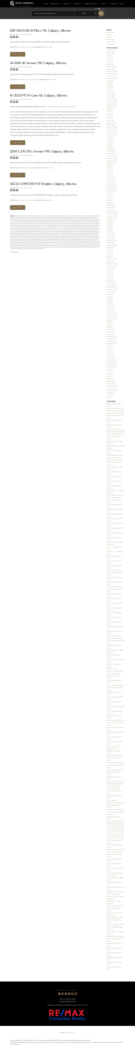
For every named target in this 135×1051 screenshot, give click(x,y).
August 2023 (110, 137)
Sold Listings (110, 44)
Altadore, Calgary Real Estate (58, 215)
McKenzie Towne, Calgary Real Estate (36, 233)
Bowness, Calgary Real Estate (58, 217)
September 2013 (112, 390)
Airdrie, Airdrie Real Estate (46, 215)
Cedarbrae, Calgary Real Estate (30, 220)
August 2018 (110, 268)
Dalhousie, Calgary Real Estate (84, 223)
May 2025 (110, 88)
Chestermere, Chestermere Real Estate (58, 220)
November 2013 (112, 386)
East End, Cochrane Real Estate (46, 225)
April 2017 (110, 303)
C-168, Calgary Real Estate (29, 218)
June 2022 (110, 170)
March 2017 (110, 306)
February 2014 (111, 383)
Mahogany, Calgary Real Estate (67, 231)
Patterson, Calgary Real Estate (64, 236)
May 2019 (110, 254)
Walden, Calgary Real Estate (33, 247)
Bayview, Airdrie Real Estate (21, 217)
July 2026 (110, 55)
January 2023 (111, 153)
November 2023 (112, 130)
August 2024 (110, 109)
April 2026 (110, 62)
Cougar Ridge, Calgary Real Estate (73, 222)
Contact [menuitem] (113, 3)
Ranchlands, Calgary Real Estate (56, 237)
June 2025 (110, 85)
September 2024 (112, 106)
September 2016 (112, 318)
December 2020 (112, 212)
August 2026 (110, 52)
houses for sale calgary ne (58, 228)
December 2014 (112, 360)
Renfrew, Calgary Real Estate (76, 237)
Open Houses (111, 41)
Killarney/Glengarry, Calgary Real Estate (21, 229)
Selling (77, 3)
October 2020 (111, 217)
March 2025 (110, 92)
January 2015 (111, 357)
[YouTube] (72, 994)
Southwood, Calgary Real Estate (19, 244)
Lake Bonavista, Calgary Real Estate (51, 229)
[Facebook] (59, 994)
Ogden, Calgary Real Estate (88, 234)
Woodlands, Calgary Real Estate (38, 248)
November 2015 (112, 339)
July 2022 (110, 167)
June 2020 (110, 226)
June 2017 (110, 299)
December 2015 (112, 336)
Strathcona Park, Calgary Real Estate (88, 244)
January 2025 (111, 97)
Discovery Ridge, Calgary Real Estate (21, 225)
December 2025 (112, 71)
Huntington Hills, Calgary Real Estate (83, 228)
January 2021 (111, 210)
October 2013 (111, 388)
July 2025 (110, 83)
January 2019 (111, 261)
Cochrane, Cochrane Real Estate (16, 222)
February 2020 (111, 235)
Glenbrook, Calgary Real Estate (91, 226)
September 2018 (112, 266)
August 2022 (110, 165)
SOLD (103, 8)
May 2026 (110, 59)
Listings (109, 37)
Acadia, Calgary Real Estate (34, 215)
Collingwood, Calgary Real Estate (30, 222)
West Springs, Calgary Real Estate (47, 247)
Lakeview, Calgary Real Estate (16, 231)
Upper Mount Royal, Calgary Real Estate (19, 247)
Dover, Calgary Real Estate (34, 225)
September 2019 (112, 245)
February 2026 (111, 66)
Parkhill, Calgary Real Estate (51, 236)
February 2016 (111, 332)
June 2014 (110, 374)
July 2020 (110, 224)
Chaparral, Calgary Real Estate (43, 220)
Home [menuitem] (45, 3)
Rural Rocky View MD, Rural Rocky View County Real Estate (53, 240)
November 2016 (112, 315)
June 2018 (110, 273)
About (103, 3)
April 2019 (110, 256)
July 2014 (110, 372)
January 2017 (111, 310)
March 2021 (110, 205)
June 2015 (110, 350)
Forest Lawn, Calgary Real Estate (49, 226)
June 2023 (110, 141)
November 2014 (112, 362)
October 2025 (111, 76)
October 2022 (111, 160)
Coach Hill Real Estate (82, 220)
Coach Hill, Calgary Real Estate (94, 220)
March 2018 (110, 280)
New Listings (111, 39)
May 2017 (110, 301)
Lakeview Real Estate (94, 229)
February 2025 (111, 95)
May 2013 (110, 397)
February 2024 (111, 123)
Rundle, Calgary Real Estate (52, 239)
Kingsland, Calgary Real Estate (36, 229)
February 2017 (111, 308)
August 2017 (110, 294)
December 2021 (112, 184)
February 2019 (111, 259)
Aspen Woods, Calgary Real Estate (72, 215)
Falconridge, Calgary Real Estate (35, 226)
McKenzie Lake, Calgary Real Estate (20, 233)
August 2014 (110, 369)
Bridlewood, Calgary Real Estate (16, 218)
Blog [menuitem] (122, 3)
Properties (54, 3)
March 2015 (110, 355)
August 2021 (110, 193)
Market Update (90, 3)
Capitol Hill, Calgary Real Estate (92, 218)
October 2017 (111, 292)
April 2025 (110, 90)
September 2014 (112, 367)
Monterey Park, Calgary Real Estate (77, 233)
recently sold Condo (26, 200)
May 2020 (110, 228)
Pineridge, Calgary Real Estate (77, 236)
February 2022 (111, 179)
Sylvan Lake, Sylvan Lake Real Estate (38, 245)
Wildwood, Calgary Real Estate (87, 247)
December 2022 (112, 156)
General (109, 34)
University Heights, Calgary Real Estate (92, 245)
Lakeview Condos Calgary (84, 229)
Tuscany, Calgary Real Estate (78, 245)
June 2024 (110, 113)
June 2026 (110, 57)
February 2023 (111, 151)
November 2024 (112, 102)
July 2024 (110, 111)
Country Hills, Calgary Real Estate (88, 222)
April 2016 (110, 327)
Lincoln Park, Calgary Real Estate (54, 231)
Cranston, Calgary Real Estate (27, 223)
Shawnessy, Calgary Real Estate (35, 242)
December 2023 (112, 127)
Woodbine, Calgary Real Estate (25, 248)
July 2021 (110, 195)
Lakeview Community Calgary (64, 229)
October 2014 (111, 364)
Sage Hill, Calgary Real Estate (87, 240)
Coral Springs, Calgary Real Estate (59, 222)
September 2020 (112, 219)
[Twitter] (62, 994)
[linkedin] (66, 994)
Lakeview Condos (74, 229)
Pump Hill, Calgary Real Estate (43, 237)
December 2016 (112, 313)
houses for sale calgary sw (69, 228)
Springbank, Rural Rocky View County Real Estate (52, 244)
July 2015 (110, 348)
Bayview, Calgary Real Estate (33, 217)
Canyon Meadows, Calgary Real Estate (77, 218)
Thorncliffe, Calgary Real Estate (65, 245)
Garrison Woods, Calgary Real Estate (63, 226)
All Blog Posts (111, 32)
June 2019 (110, 252)
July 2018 (110, 271)
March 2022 (110, 177)
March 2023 (110, 149)
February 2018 (111, 282)
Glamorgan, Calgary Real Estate (78, 226)
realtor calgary (67, 237)
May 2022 (110, 172)
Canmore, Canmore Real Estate (63, 218)
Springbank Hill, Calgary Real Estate (34, 244)
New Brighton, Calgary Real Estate (17, 234)
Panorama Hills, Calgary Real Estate (38, 236)
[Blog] (75, 994)
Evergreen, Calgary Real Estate (21, 226)
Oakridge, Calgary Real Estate (76, 234)
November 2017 (112, 289)
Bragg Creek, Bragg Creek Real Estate (72, 217)
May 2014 (110, 376)
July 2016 (110, 322)
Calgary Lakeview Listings (50, 218)
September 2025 (112, 78)
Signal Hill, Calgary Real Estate (48, 242)
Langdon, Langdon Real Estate (29, 231)
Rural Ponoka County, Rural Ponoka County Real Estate (29, 240)
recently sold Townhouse (27, 79)
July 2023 (110, 139)
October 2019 (111, 242)
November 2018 (112, 264)
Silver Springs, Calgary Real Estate (62, 242)
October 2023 (111, 132)
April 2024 (110, 118)
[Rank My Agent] (69, 994)
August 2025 (110, 81)
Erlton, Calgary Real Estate (86, 225)
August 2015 (110, 346)
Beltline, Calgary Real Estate (45, 217)
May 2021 (110, 200)
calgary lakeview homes (40, 218)
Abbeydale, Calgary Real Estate (22, 215)
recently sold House (25, 47)
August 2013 (110, 393)
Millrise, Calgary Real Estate (64, 233)
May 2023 (110, 144)
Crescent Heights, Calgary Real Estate (41, 223)
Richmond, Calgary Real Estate (89, 237)
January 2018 (111, 285)
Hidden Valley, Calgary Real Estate (30, 228)
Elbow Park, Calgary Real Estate (60, 225)
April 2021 (110, 203)
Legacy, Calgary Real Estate (41, 231)
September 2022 (112, 163)
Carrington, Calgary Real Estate (16, 220)
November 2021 (112, 186)
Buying (66, 3)
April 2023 (110, 146)
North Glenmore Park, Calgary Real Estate (60, 234)
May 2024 (110, 116)
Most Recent (111, 50)
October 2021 (111, 188)
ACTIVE (96, 8)
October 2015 (111, 341)
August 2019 (110, 247)
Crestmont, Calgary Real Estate (56, 223)
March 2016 (110, 329)
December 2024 (112, 99)
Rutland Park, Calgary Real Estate (74, 240)
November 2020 (112, 214)
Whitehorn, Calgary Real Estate (73, 247)
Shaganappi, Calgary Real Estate (21, 242)
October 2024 (111, 104)
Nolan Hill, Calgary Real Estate (31, 234)
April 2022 (110, 174)
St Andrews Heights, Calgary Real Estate (72, 244)
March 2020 (110, 233)
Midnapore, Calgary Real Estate (50, 233)
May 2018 (110, 275)
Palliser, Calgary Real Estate (24, 236)
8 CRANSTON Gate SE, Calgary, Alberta (60, 106)
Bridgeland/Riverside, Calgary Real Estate (89, 217)
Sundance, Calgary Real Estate (25, 245)
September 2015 (112, 343)
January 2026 (111, 69)
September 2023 (112, 135)
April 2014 (110, 378)
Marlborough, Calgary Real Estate (81, 231)
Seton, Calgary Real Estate (115, 852)
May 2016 (110, 325)
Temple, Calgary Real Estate (52, 245)
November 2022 (112, 158)
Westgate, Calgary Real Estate (60, 247)
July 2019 (110, 249)
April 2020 (110, 231)
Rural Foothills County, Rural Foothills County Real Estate (70, 239)
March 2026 (110, 64)
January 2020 (111, 238)
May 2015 (110, 353)
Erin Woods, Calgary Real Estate (73, 225)
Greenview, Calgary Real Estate (16, 228)
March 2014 (110, 381)
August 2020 (110, 221)
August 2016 (110, 320)
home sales (48, 47)
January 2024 (111, 125)
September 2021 (112, 191)
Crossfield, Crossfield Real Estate (70, 223)
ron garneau (30, 239)
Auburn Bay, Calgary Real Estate (86, 215)
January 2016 (111, 334)
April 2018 (110, 278)
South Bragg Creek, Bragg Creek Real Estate (79, 242)
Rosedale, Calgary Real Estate (40, 239)
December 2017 (112, 287)
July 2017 (110, 296)
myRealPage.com (70, 1032)
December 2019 (112, 240)
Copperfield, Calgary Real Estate (44, 222)
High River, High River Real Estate (45, 228)
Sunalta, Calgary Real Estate (115, 906)
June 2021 (110, 198)
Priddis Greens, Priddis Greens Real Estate (27, 237)
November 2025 (112, 73)
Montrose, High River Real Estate (92, 233)
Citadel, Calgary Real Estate (72, 220)
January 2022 (111, 181)
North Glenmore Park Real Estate (45, 234)
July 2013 (110, 395)
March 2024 (110, 120)
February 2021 (111, 207)
